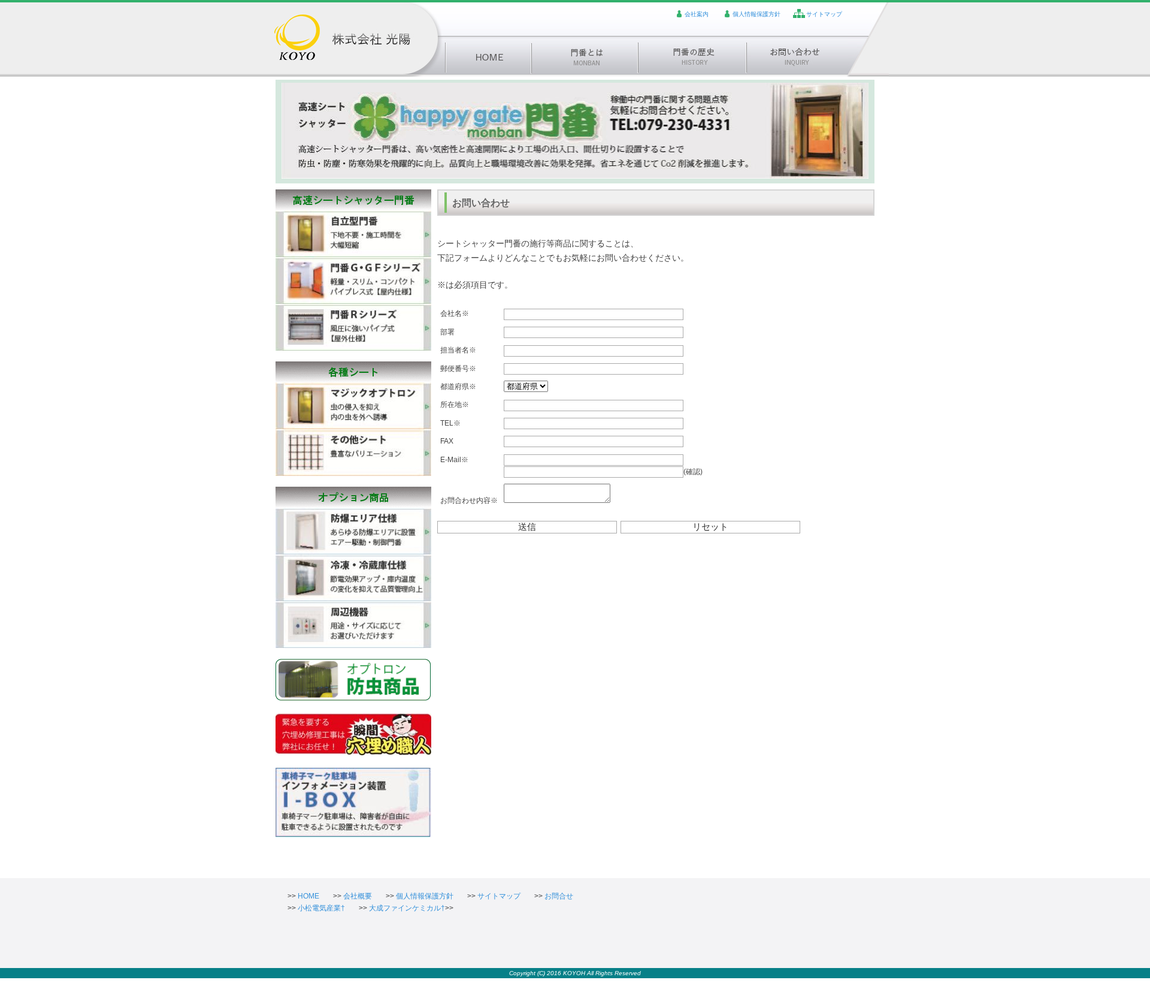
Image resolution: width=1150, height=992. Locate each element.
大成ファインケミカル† (407, 908)
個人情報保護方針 (756, 14)
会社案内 (697, 14)
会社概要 (357, 896)
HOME (308, 896)
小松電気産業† (321, 908)
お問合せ (558, 896)
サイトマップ (824, 14)
